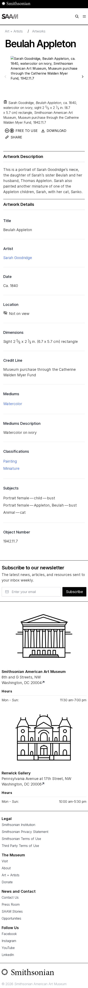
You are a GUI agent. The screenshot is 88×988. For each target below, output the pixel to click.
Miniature (11, 468)
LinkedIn (8, 955)
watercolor (12, 404)
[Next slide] (83, 76)
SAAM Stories (12, 911)
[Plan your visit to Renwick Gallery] (43, 784)
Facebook (9, 934)
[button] (5, 102)
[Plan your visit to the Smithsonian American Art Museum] (44, 636)
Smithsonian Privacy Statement (25, 832)
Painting (10, 461)
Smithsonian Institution (18, 825)
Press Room (11, 904)
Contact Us (10, 897)
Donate (7, 882)
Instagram (9, 941)
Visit (5, 861)
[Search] (77, 16)
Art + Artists (14, 31)
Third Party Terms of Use (20, 846)
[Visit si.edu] (44, 973)
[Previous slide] (5, 76)
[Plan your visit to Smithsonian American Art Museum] (43, 682)
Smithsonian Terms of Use (21, 839)
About (6, 868)
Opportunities (11, 918)
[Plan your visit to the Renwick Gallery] (44, 737)
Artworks (38, 31)
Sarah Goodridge (17, 258)
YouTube (8, 948)
